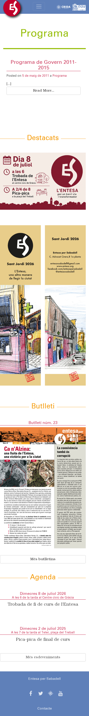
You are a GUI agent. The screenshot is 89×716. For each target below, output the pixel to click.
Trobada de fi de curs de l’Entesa (43, 604)
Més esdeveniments (43, 657)
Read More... (43, 90)
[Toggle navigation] (39, 6)
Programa (59, 75)
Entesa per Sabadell (44, 678)
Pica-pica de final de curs (43, 640)
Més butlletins (43, 559)
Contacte (44, 708)
